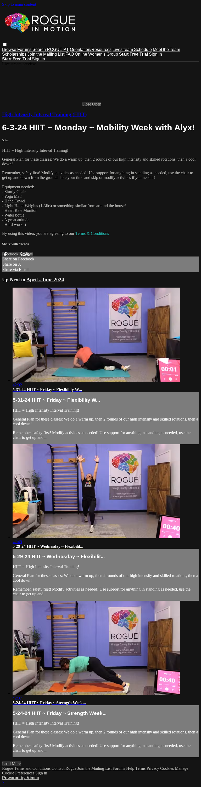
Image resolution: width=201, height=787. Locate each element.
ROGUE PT (58, 49)
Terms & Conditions (92, 233)
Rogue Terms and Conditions (26, 768)
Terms (141, 768)
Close (87, 104)
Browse (9, 49)
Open (96, 104)
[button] (5, 44)
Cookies (167, 768)
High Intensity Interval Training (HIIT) (44, 114)
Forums (24, 49)
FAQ (69, 54)
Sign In (38, 59)
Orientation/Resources (90, 49)
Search (39, 49)
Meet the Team (166, 49)
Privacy (153, 768)
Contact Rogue (64, 768)
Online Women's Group (96, 54)
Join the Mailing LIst (45, 54)
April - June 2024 (45, 279)
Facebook (10, 254)
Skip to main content (19, 4)
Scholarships (14, 54)
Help (130, 768)
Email (28, 254)
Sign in (155, 54)
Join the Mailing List (94, 768)
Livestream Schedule (132, 49)
